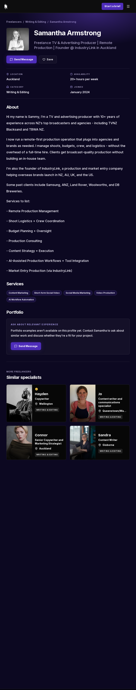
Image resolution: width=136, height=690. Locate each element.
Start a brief (112, 6)
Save (50, 59)
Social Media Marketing (78, 293)
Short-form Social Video (47, 293)
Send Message (23, 59)
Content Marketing (18, 293)
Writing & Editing (35, 21)
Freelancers (14, 21)
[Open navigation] (128, 6)
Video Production (105, 293)
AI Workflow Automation (21, 299)
